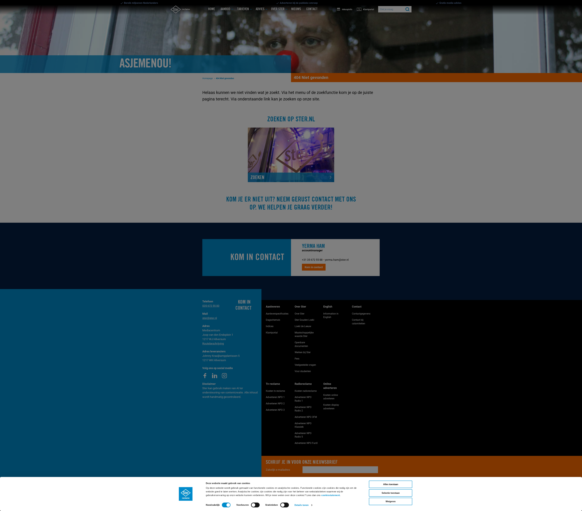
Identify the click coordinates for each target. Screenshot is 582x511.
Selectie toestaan (391, 493)
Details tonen (301, 505)
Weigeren (391, 501)
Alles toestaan (390, 484)
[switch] (255, 505)
